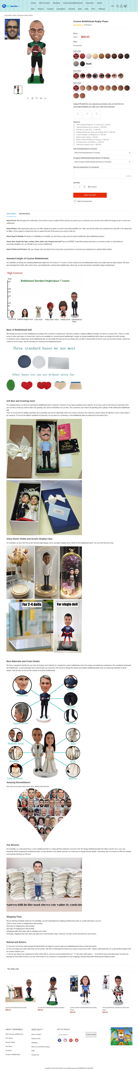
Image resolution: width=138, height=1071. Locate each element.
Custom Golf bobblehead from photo (16, 1007)
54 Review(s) (88, 25)
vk (41, 98)
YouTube (76, 1040)
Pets (93, 9)
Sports (99, 3)
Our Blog (9, 1046)
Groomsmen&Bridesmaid (72, 3)
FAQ (32, 1051)
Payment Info (36, 1038)
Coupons (9, 1050)
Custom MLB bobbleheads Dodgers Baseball (51, 1007)
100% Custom (44, 3)
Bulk (80, 9)
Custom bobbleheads (13, 1054)
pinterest (36, 98)
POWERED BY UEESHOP (85, 1068)
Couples (50, 9)
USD (75, 37)
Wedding (56, 3)
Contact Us (35, 1055)
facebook (28, 98)
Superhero (90, 3)
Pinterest (71, 1040)
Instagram (65, 1040)
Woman (41, 9)
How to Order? (36, 1034)
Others (31, 15)
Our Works (9, 1038)
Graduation (61, 9)
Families (71, 9)
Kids (86, 9)
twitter (32, 98)
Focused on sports (22, 15)
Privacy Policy (10, 1042)
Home (33, 3)
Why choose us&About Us (14, 1034)
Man (32, 9)
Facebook (59, 1040)
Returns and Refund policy (40, 1047)
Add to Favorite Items (84, 201)
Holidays (101, 9)
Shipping (34, 1042)
